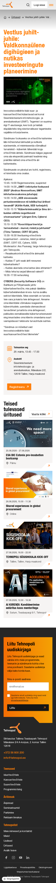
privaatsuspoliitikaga (19, 700)
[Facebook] (6, 857)
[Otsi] (28, 5)
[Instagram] (13, 857)
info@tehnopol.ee (15, 758)
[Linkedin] (27, 857)
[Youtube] (20, 857)
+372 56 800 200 (14, 752)
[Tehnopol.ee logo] (7, 5)
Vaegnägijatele (13, 878)
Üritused (15, 17)
